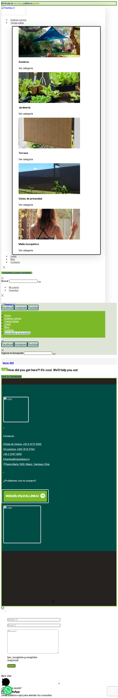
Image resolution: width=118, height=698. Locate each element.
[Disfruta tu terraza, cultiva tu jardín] (13, 14)
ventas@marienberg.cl (18, 459)
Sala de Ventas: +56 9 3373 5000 (23, 444)
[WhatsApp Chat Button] (7, 690)
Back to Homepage (11, 376)
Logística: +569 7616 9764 (20, 449)
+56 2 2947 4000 (12, 454)
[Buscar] (39, 281)
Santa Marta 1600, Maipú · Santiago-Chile (28, 464)
